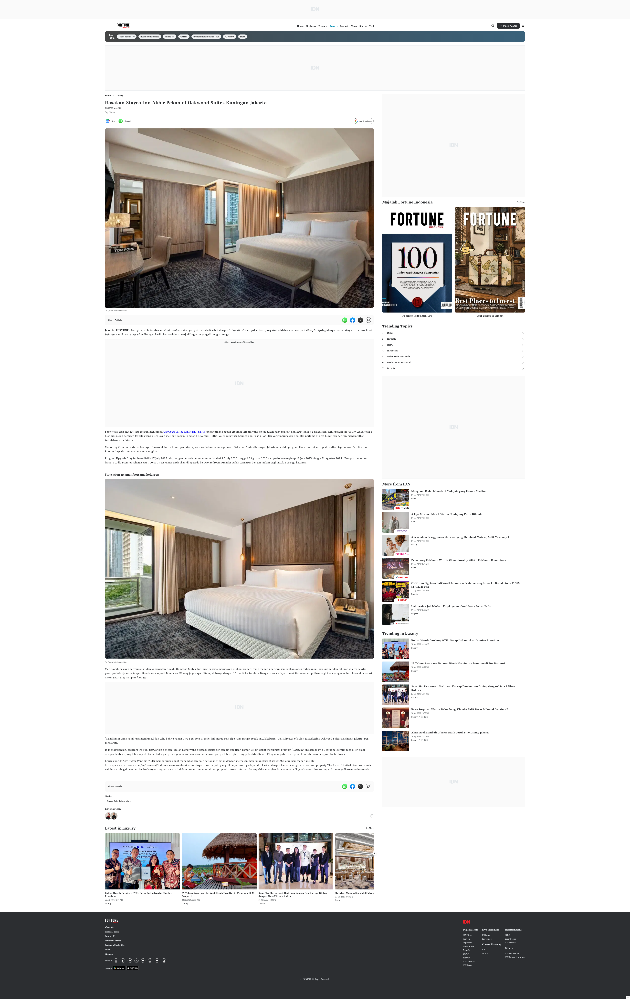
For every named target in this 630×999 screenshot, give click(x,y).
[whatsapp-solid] (344, 320)
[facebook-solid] (352, 320)
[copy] (368, 320)
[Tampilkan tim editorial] (372, 816)
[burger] (523, 26)
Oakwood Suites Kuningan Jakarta (184, 431)
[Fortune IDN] (123, 25)
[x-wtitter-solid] (360, 320)
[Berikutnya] (374, 853)
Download (108, 968)
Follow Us (108, 960)
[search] (493, 26)
